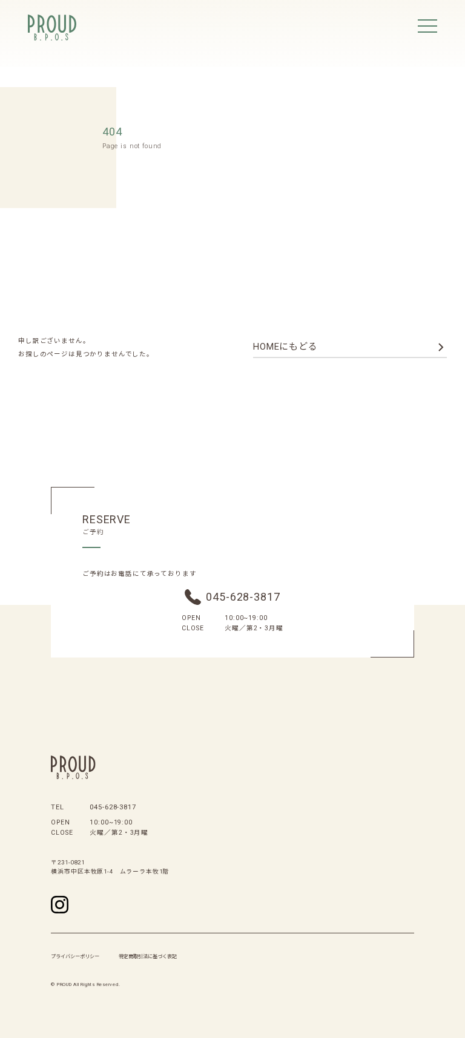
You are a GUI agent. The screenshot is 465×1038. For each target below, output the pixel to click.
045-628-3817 (243, 596)
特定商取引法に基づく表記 (148, 956)
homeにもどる (285, 346)
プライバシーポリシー (75, 956)
